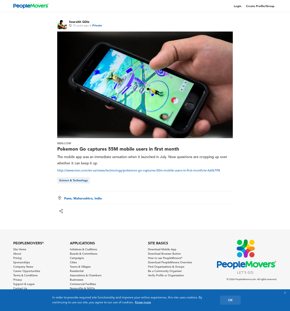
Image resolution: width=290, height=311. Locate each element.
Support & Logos (24, 284)
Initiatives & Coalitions (83, 249)
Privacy (17, 279)
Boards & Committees (83, 253)
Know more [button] (143, 302)
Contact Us (20, 288)
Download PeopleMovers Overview (170, 262)
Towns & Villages (80, 266)
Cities (73, 262)
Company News (23, 266)
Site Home (19, 249)
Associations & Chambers (85, 275)
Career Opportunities (26, 271)
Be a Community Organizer (165, 271)
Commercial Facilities (83, 284)
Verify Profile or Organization (166, 275)
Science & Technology (73, 180)
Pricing (17, 258)
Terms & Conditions (25, 275)
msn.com (64, 143)
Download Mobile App (162, 249)
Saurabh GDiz (79, 22)
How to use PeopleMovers (165, 258)
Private (97, 25)
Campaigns (77, 258)
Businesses (76, 279)
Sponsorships (21, 262)
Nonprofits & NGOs (82, 288)
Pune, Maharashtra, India (83, 198)
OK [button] (230, 300)
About (17, 253)
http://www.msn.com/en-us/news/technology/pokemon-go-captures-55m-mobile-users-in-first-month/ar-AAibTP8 (138, 170)
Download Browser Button (164, 253)
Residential (76, 271)
